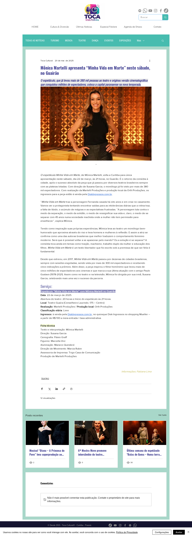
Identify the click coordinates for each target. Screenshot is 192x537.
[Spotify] (140, 10)
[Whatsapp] (145, 10)
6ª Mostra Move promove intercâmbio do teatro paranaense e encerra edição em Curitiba (94, 452)
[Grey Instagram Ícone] (155, 10)
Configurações (162, 532)
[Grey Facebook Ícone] (161, 10)
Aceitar (179, 532)
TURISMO (55, 40)
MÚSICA (68, 40)
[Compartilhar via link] (64, 388)
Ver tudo (162, 415)
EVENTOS (108, 40)
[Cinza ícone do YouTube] (150, 10)
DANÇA (95, 40)
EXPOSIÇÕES (125, 40)
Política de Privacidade (127, 532)
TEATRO (82, 40)
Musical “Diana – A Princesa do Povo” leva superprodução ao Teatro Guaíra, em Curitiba (46, 452)
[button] (162, 40)
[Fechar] (188, 532)
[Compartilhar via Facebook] (41, 388)
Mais (139, 40)
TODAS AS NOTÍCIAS (35, 40)
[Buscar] (165, 17)
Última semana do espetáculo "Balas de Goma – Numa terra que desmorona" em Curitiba (143, 452)
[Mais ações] (150, 60)
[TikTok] (166, 10)
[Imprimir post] (71, 388)
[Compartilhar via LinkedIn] (56, 388)
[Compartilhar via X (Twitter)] (49, 388)
